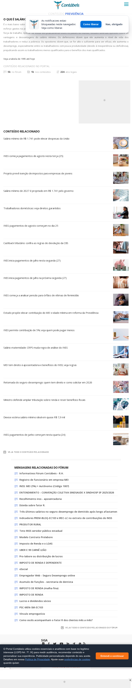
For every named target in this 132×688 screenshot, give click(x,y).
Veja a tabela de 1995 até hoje (19, 58)
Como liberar (91, 24)
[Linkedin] (68, 643)
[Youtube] (61, 644)
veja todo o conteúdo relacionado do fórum (91, 627)
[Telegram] (74, 644)
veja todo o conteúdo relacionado (28, 452)
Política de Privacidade (37, 659)
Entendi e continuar (112, 655)
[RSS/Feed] (84, 643)
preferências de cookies (77, 659)
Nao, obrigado (114, 24)
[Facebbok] (49, 643)
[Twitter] (54, 644)
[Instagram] (43, 643)
